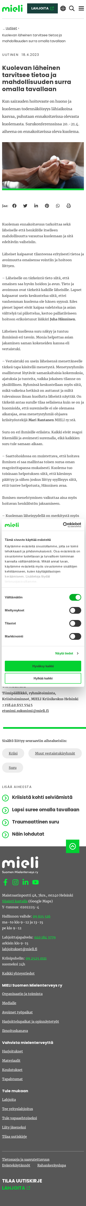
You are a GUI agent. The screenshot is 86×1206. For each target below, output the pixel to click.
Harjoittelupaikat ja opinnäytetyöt (30, 1021)
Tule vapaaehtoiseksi (19, 1118)
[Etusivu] (12, 8)
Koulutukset (12, 1070)
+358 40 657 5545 (17, 705)
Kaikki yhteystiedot (18, 973)
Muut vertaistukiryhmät (55, 753)
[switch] (75, 610)
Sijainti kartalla (15, 901)
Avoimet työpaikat (17, 1012)
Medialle (9, 1003)
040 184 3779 (45, 937)
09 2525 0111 (36, 958)
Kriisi (13, 753)
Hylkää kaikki (43, 678)
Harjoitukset (12, 1051)
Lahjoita (9, 1099)
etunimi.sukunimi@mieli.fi (25, 711)
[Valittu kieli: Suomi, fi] (63, 8)
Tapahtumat (12, 1079)
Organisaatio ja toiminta (22, 994)
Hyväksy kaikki (43, 666)
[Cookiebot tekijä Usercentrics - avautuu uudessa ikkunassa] (63, 525)
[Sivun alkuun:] (72, 846)
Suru (12, 768)
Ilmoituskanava (15, 1031)
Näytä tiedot (64, 653)
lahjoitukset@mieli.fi (19, 949)
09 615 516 (42, 916)
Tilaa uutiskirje (14, 1136)
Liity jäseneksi (14, 1127)
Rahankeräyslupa (51, 1165)
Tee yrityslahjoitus (17, 1109)
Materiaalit (11, 1060)
